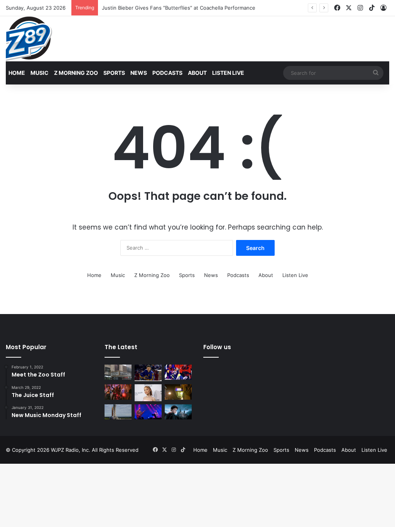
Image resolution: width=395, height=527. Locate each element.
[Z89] (29, 39)
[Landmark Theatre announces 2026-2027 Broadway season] (118, 372)
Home (16, 72)
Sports (114, 72)
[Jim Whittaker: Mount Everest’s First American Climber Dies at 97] (178, 372)
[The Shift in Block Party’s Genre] (148, 411)
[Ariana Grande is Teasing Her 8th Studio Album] (148, 392)
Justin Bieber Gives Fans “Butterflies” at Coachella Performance (178, 8)
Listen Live (228, 72)
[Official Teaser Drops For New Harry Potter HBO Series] (178, 411)
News (138, 72)
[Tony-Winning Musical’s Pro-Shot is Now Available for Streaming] (178, 391)
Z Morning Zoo (76, 72)
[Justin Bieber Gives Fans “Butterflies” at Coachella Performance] (148, 373)
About (197, 72)
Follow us (217, 347)
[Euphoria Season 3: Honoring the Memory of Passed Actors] (118, 391)
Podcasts (167, 72)
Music (39, 72)
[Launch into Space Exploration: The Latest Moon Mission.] (118, 411)
